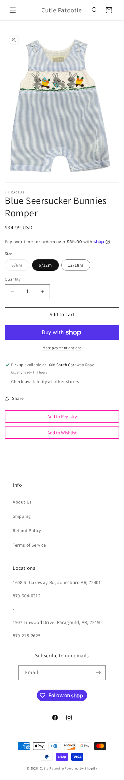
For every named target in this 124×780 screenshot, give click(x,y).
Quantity (13, 279)
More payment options (62, 347)
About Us (22, 502)
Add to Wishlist (62, 433)
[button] (13, 10)
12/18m (76, 265)
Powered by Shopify (81, 768)
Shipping (22, 516)
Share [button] (18, 398)
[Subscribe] (98, 672)
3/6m (20, 266)
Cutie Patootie (52, 768)
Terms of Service (29, 545)
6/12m (45, 265)
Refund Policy (27, 530)
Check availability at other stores (45, 381)
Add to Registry (62, 416)
